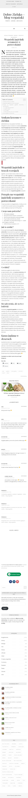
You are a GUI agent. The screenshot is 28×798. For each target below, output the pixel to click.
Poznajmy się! (18, 1)
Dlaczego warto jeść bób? (10, 722)
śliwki (14, 785)
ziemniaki (20, 783)
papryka (4, 766)
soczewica (11, 777)
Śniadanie (3, 665)
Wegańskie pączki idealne (10, 692)
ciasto (20, 743)
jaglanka (7, 371)
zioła (3, 785)
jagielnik (11, 752)
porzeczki (20, 371)
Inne (2, 646)
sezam (3, 373)
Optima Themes (18, 795)
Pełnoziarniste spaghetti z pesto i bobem (12, 732)
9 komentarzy (24, 376)
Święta (2, 668)
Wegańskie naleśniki (9, 687)
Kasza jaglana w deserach (8, 113)
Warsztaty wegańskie (11, 4)
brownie (14, 743)
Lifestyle (3, 653)
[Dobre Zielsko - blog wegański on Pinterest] (17, 581)
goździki (18, 749)
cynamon (13, 746)
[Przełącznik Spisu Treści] (23, 100)
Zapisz (5, 608)
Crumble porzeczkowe (9, 727)
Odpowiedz (24, 406)
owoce (23, 763)
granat (4, 752)
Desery (16, 35)
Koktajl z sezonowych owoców (10, 717)
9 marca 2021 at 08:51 (5, 505)
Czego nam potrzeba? (9, 107)
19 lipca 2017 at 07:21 (5, 438)
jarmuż (4, 755)
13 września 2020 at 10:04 (6, 492)
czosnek (4, 749)
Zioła (2, 674)
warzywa (12, 783)
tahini (8, 373)
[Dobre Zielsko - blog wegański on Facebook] (10, 581)
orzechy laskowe (14, 763)
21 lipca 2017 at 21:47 (5, 450)
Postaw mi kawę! (10, 1)
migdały (16, 757)
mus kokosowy (18, 760)
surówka (18, 777)
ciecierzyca (5, 746)
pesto (10, 766)
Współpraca (20, 4)
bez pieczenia (5, 743)
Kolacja (3, 649)
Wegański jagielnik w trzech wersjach (11, 103)
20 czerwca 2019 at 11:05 (6, 465)
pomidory (4, 769)
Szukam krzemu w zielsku (8, 101)
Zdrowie (3, 671)
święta (20, 785)
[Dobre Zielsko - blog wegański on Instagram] (14, 581)
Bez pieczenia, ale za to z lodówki (11, 111)
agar (3, 371)
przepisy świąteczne (7, 771)
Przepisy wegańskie (6, 659)
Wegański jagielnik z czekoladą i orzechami (13, 707)
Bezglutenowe (8, 35)
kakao (10, 755)
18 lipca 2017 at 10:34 (5, 408)
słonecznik (5, 780)
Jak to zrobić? (7, 109)
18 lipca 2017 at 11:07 (5, 420)
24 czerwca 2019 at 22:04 (9, 477)
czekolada (21, 746)
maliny (10, 757)
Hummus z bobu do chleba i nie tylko (12, 712)
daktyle (11, 749)
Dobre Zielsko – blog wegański (14, 16)
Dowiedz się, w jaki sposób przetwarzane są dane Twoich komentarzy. (14, 566)
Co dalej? (7, 110)
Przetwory (3, 662)
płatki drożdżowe (7, 774)
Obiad (2, 656)
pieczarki (17, 766)
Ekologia (3, 643)
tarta (18, 780)
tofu (23, 780)
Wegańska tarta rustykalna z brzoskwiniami (13, 697)
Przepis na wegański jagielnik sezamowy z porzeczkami (14, 105)
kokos (4, 757)
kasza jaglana (14, 371)
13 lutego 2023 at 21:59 (5, 518)
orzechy (4, 763)
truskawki (5, 783)
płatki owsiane (18, 774)
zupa (9, 785)
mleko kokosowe (6, 760)
